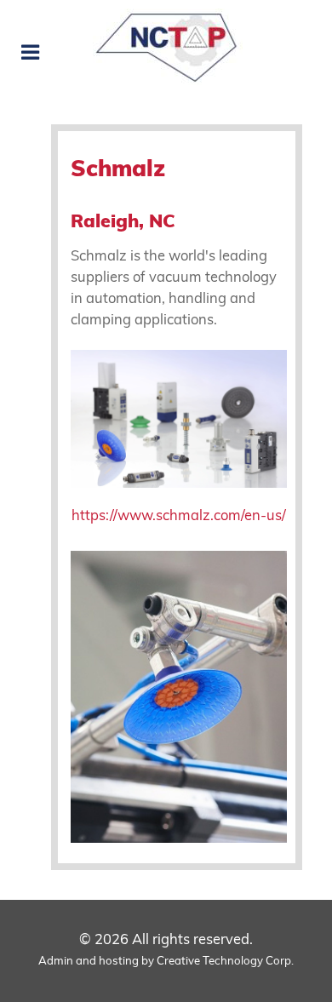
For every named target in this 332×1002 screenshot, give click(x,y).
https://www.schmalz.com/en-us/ (179, 517)
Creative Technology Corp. (225, 961)
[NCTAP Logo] (166, 47)
